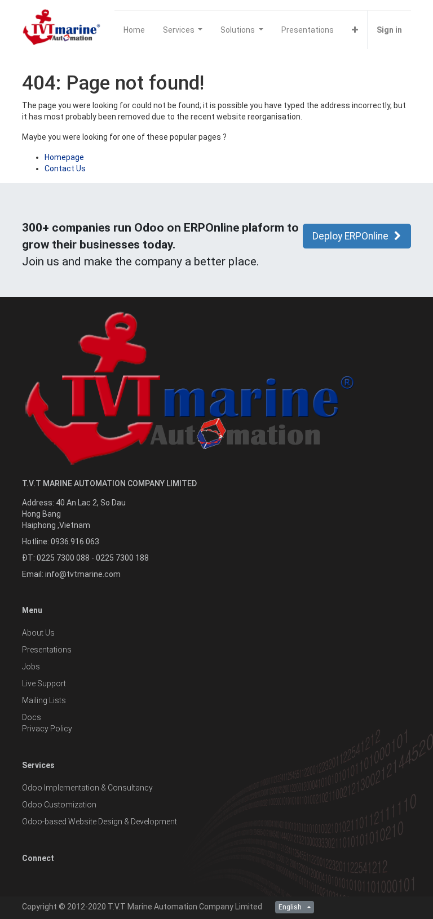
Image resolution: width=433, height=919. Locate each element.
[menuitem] (134, 30)
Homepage (64, 157)
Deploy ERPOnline (350, 236)
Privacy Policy (47, 728)
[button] (355, 30)
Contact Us (65, 168)
